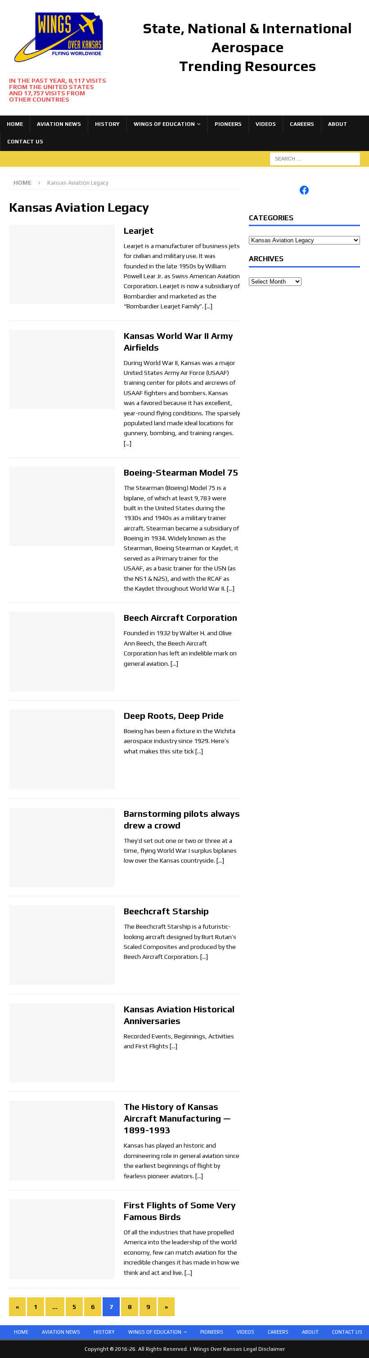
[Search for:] (315, 158)
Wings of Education (164, 124)
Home (15, 124)
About (337, 124)
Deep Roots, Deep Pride (174, 715)
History (107, 124)
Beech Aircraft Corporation (180, 617)
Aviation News (59, 124)
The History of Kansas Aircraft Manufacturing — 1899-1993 (177, 1118)
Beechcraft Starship (166, 911)
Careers (302, 124)
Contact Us (25, 141)
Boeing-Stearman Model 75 (181, 472)
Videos (266, 124)
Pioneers (228, 124)
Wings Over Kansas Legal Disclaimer (239, 1349)
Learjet (139, 230)
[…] (208, 306)
